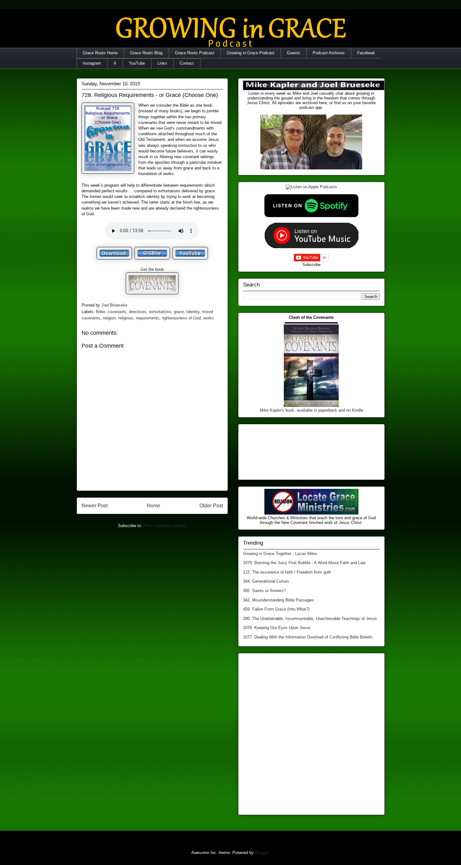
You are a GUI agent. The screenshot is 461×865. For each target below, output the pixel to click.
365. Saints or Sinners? (264, 590)
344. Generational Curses (266, 581)
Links (162, 63)
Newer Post (95, 505)
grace (179, 311)
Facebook (366, 53)
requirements (147, 318)
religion (109, 318)
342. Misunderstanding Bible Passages (278, 600)
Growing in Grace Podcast (250, 53)
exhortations (160, 311)
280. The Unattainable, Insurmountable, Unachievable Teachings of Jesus (310, 618)
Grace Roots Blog (146, 53)
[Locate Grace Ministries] (311, 513)
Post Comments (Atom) (164, 525)
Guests (293, 53)
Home (153, 505)
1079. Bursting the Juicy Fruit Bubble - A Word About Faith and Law (304, 562)
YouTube (137, 63)
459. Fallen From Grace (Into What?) (276, 609)
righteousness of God (181, 318)
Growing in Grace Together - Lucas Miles (280, 553)
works (208, 318)
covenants (117, 311)
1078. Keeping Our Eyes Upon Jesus (276, 627)
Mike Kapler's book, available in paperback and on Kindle (311, 410)
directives (137, 311)
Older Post (211, 505)
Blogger (261, 852)
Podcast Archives (329, 53)
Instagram (92, 63)
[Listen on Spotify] (311, 215)
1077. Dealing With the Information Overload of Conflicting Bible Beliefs (308, 637)
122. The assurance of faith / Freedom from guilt (287, 572)
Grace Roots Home (100, 53)
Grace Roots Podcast (194, 53)
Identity (192, 311)
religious (125, 318)
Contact (187, 63)
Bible (100, 311)
